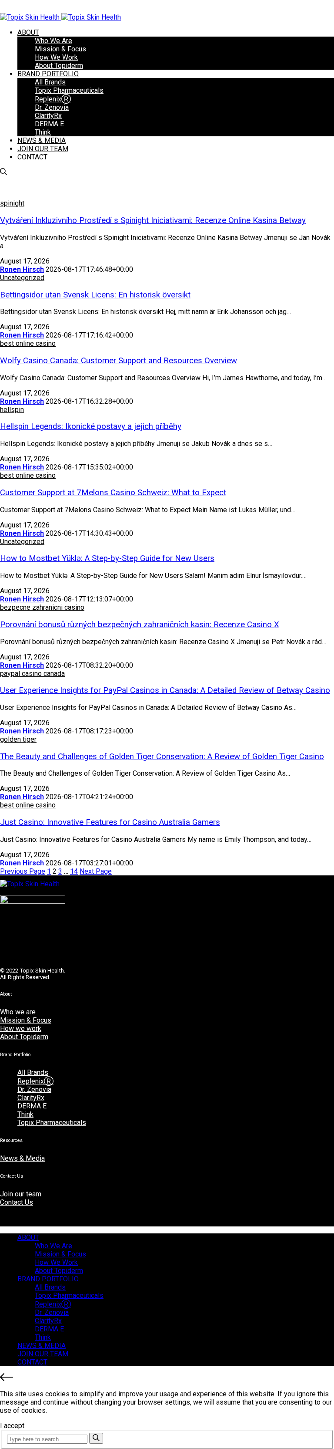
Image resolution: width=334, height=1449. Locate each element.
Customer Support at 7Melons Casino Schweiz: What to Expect (113, 492)
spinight (12, 203)
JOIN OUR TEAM (42, 149)
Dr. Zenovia (52, 107)
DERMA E (49, 124)
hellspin (12, 409)
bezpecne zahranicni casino (42, 607)
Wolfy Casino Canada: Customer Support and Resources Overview (118, 360)
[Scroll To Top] (167, 1378)
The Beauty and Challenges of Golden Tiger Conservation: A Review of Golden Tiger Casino (162, 756)
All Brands (50, 82)
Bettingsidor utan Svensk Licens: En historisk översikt (95, 295)
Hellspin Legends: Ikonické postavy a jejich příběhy (90, 426)
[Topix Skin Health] (60, 17)
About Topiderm (59, 65)
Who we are (18, 1012)
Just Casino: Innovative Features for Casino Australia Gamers (110, 822)
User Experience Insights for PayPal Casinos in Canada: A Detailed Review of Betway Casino (165, 690)
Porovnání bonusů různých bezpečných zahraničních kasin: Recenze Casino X (139, 624)
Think (43, 132)
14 (74, 871)
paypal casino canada (32, 673)
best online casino (28, 343)
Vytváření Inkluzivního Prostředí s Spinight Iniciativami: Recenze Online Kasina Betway (153, 220)
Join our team (20, 1194)
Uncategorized (22, 278)
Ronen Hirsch (22, 269)
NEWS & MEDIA (41, 140)
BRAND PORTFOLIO (48, 74)
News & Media (22, 1158)
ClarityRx (48, 115)
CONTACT (32, 157)
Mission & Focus (60, 49)
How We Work (56, 57)
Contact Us (16, 1202)
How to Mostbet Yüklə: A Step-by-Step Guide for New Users (107, 558)
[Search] (96, 1438)
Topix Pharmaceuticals (69, 90)
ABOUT (28, 32)
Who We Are (53, 41)
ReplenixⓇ (53, 99)
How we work (20, 1028)
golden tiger (18, 739)
